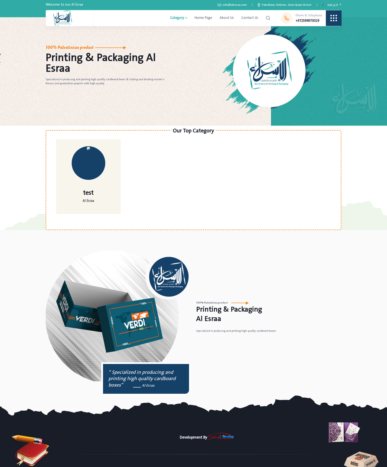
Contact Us (249, 18)
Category (177, 18)
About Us (227, 18)
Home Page (203, 18)
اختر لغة (333, 4)
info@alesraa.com (235, 4)
